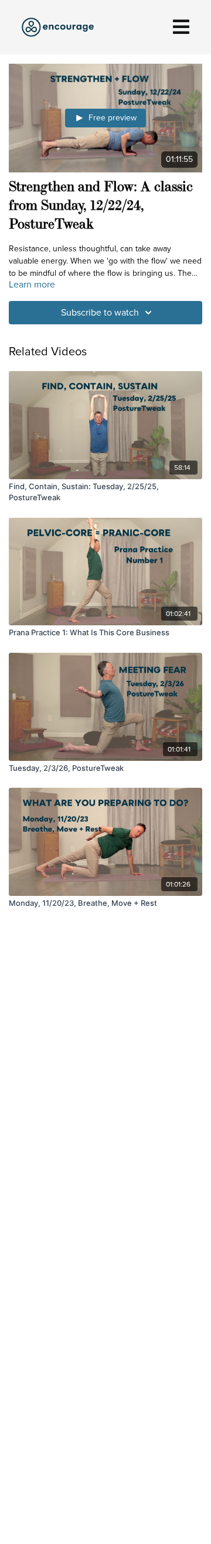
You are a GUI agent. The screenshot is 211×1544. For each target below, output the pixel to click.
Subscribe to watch (100, 312)
